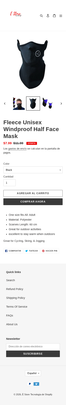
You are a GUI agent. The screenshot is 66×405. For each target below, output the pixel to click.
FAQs (9, 315)
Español (32, 373)
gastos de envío (17, 148)
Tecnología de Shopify (41, 394)
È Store (26, 394)
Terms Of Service (16, 306)
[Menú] (61, 15)
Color (6, 163)
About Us (11, 324)
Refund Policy (14, 289)
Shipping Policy (15, 297)
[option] (18, 103)
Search (10, 280)
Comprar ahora (33, 201)
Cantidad (8, 176)
